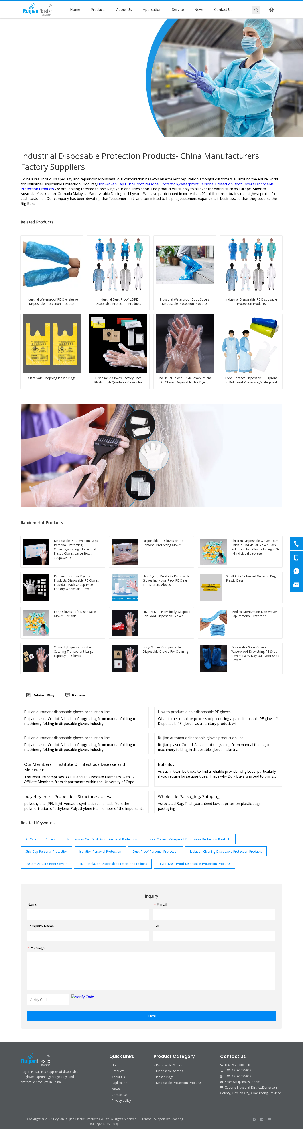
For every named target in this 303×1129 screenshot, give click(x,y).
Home (116, 1065)
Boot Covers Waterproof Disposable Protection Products (190, 839)
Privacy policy (121, 1100)
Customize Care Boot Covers (46, 864)
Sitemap (146, 1119)
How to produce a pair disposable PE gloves (194, 711)
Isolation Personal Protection (100, 851)
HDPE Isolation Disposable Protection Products (113, 864)
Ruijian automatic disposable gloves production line (67, 711)
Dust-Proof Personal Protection (155, 851)
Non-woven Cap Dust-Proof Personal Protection (102, 839)
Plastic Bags (164, 1077)
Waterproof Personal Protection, (206, 184)
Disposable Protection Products (179, 1083)
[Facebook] (254, 1119)
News (116, 1089)
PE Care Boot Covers (40, 839)
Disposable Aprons (169, 1071)
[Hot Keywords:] (256, 10)
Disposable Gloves (169, 1065)
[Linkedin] (262, 1119)
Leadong (177, 1119)
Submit (152, 1016)
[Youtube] (269, 1119)
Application (119, 1083)
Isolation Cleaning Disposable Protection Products (226, 851)
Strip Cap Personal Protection (46, 851)
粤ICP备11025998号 (104, 1124)
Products (118, 1071)
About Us (118, 1077)
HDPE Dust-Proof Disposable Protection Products (195, 864)
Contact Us (120, 1095)
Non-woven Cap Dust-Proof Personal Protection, (138, 184)
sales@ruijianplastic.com (242, 1082)
